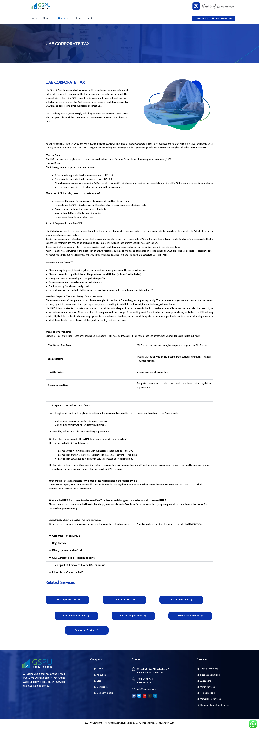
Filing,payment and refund (67, 550)
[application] (69, 18)
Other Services (207, 687)
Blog (78, 18)
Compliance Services (210, 699)
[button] (129, 405)
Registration (59, 543)
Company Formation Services (214, 705)
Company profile (105, 693)
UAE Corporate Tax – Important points (73, 557)
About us (47, 18)
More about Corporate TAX (67, 572)
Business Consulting (210, 675)
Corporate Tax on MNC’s (66, 535)
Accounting (205, 681)
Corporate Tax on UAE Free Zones (71, 405)
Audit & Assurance (209, 668)
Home (33, 18)
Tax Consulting (207, 693)
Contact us (92, 18)
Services (63, 18)
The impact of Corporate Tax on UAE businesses (79, 565)
